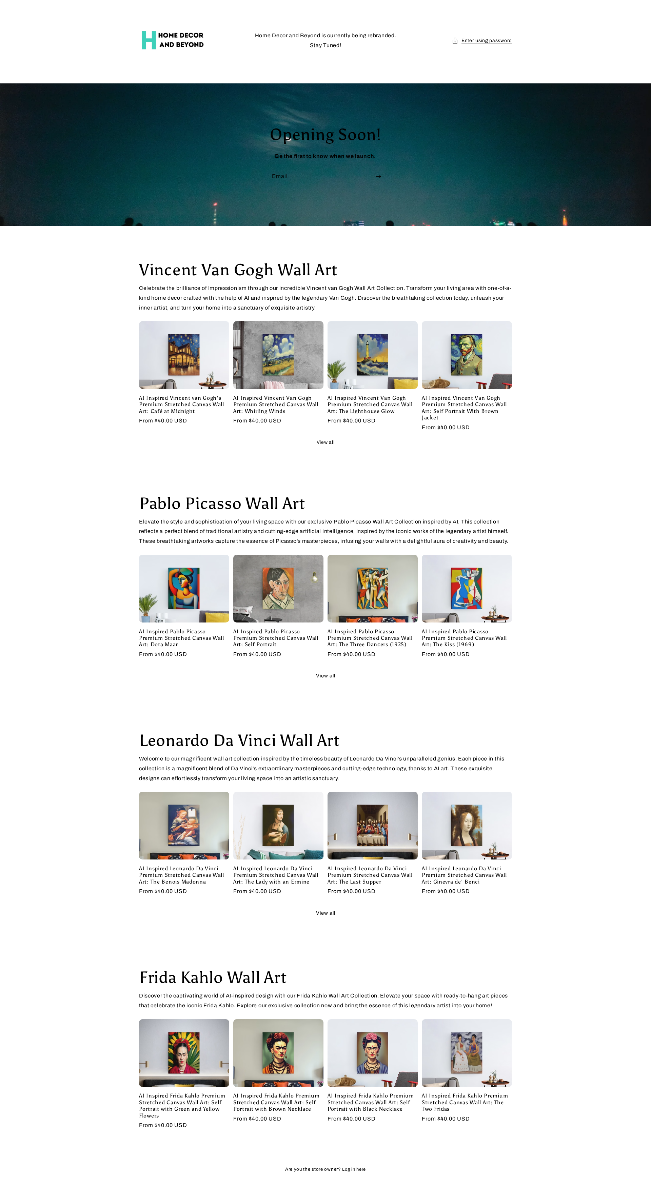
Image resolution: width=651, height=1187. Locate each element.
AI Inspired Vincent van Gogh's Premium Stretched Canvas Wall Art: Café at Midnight (181, 404)
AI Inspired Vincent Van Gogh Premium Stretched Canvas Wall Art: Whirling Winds (275, 404)
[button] (482, 40)
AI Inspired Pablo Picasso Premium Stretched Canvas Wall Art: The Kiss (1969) (464, 638)
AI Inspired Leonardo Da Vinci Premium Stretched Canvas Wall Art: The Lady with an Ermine (275, 875)
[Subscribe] (378, 176)
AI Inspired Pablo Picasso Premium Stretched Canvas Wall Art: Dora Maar (181, 638)
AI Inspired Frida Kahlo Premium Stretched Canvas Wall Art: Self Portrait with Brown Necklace (276, 1102)
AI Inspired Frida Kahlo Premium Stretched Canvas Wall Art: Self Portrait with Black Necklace (371, 1102)
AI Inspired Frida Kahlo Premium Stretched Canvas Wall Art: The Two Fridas (465, 1102)
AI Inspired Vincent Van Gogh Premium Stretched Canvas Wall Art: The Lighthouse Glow (370, 404)
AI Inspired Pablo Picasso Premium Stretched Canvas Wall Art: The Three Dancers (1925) (370, 638)
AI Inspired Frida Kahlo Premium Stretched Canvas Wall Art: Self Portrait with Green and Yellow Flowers (182, 1105)
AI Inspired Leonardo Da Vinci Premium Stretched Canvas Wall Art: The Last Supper (370, 875)
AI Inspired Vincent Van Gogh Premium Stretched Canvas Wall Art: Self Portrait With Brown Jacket (464, 408)
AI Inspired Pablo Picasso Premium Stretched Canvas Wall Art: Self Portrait (275, 638)
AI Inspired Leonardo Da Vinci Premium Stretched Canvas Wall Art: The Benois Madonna (181, 875)
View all (326, 442)
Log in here (354, 1169)
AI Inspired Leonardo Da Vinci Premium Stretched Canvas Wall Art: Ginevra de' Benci (464, 875)
